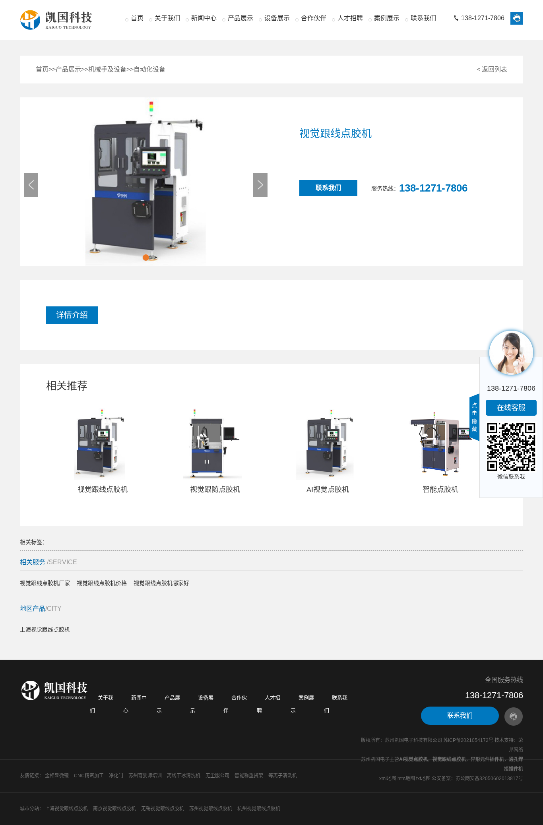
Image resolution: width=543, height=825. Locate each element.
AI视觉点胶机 (413, 759)
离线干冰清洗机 (183, 776)
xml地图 (387, 778)
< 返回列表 (492, 69)
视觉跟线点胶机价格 (102, 583)
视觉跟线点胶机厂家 (45, 583)
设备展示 (277, 18)
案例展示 (386, 18)
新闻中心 (204, 18)
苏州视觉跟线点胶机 (210, 808)
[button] (145, 257)
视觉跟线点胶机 (449, 759)
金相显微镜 (57, 776)
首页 (137, 18)
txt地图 (423, 778)
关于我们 (167, 18)
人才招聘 (350, 18)
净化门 (116, 776)
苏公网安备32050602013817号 (489, 778)
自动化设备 (149, 69)
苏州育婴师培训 (145, 776)
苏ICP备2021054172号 (468, 740)
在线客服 (511, 408)
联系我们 (423, 18)
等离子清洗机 (282, 776)
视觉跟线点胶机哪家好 (161, 583)
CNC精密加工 (89, 776)
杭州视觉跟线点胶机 (258, 808)
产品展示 (240, 18)
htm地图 (406, 778)
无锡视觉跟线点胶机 (162, 808)
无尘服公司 (217, 776)
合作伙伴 (313, 18)
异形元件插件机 (487, 759)
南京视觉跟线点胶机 (114, 808)
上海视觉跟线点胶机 (45, 629)
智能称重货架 (249, 776)
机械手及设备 (107, 69)
